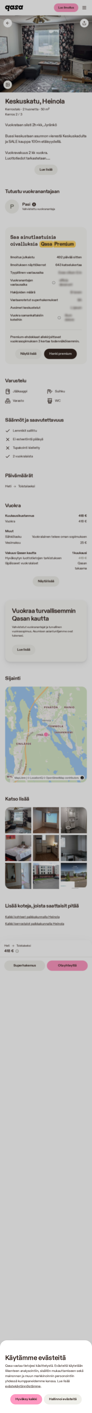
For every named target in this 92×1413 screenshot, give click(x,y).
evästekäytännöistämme (23, 1386)
